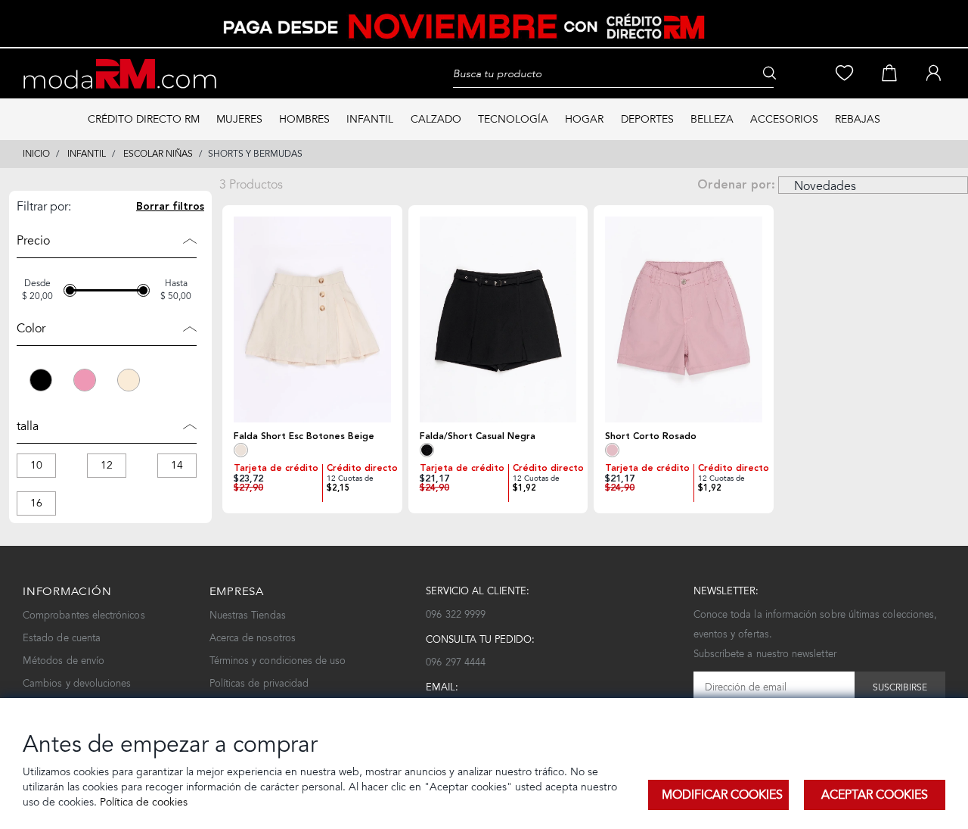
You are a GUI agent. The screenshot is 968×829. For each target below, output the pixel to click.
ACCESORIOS (784, 119)
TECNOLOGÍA (513, 119)
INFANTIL (369, 119)
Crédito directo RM (144, 119)
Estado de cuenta (62, 637)
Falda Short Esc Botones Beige (304, 436)
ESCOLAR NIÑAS (158, 154)
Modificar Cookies (722, 795)
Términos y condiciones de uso (277, 660)
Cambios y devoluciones (77, 683)
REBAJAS (857, 119)
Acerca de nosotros (252, 637)
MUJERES (239, 119)
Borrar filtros (170, 207)
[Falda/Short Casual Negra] (498, 319)
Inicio (36, 154)
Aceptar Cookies (874, 795)
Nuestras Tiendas (247, 615)
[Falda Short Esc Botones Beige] (312, 319)
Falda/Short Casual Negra (477, 436)
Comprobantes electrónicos (84, 615)
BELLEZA (712, 119)
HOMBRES (304, 119)
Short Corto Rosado (651, 436)
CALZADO (436, 119)
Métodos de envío (63, 660)
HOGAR (584, 119)
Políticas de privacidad (259, 683)
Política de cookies (142, 802)
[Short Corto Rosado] (683, 319)
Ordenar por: (736, 185)
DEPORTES (647, 119)
